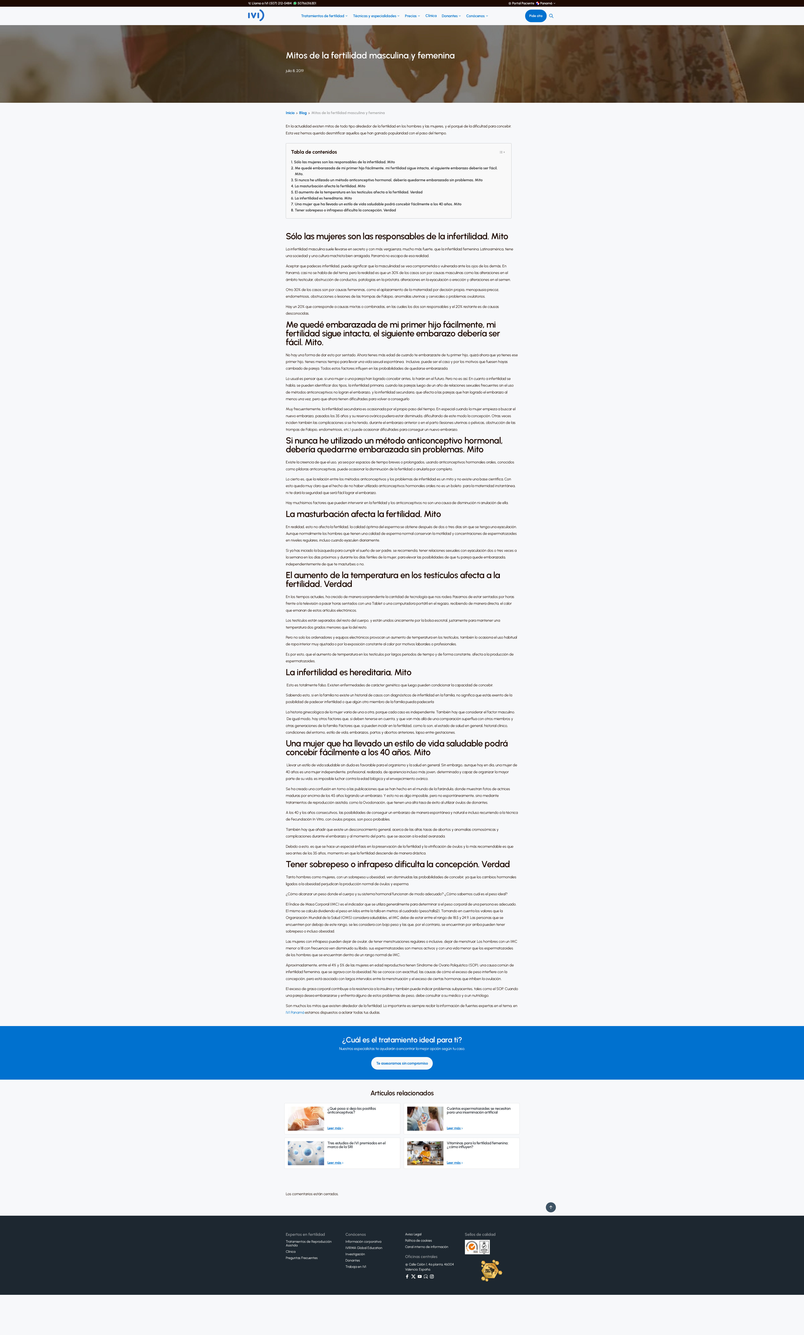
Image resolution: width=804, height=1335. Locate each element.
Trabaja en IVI (355, 1267)
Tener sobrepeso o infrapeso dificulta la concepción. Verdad (345, 210)
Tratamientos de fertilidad (322, 16)
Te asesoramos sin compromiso (402, 1063)
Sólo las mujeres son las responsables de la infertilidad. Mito (344, 162)
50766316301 (307, 3)
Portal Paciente (523, 3)
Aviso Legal (413, 1234)
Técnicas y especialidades (374, 16)
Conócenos (475, 16)
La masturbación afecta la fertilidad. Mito (330, 186)
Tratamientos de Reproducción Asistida (309, 1243)
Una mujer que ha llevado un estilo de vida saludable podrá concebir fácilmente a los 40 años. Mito (378, 204)
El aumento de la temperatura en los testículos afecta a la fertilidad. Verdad (359, 192)
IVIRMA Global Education (363, 1248)
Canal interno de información (426, 1247)
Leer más (334, 1128)
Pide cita (535, 16)
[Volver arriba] (551, 1207)
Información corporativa (363, 1242)
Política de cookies (418, 1240)
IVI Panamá (295, 1012)
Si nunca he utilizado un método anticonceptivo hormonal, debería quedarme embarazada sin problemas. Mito (389, 180)
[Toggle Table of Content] (502, 152)
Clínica (431, 15)
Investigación (355, 1254)
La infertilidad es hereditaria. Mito (323, 198)
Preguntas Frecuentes (302, 1258)
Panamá (546, 3)
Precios (411, 16)
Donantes (450, 16)
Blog (303, 113)
